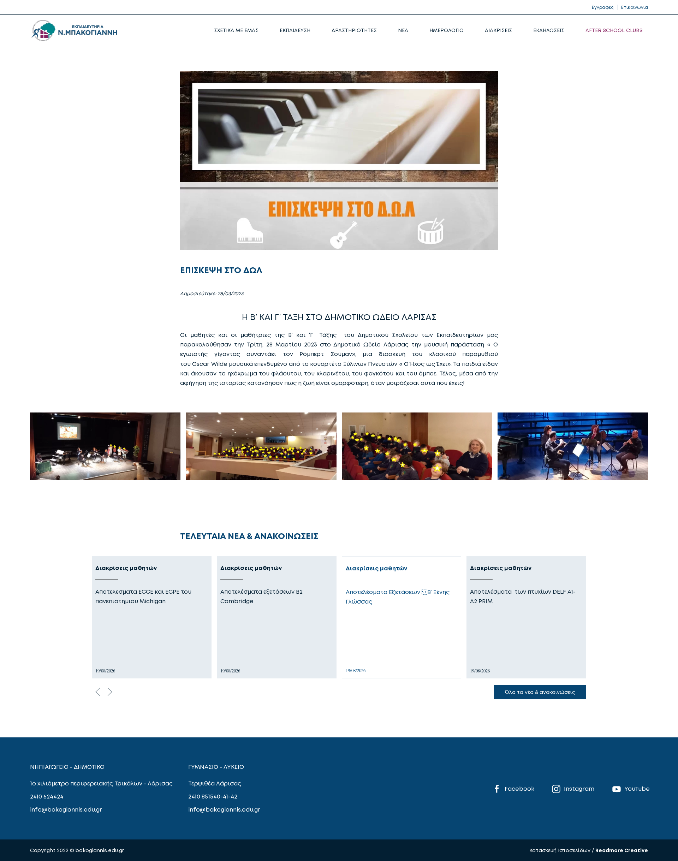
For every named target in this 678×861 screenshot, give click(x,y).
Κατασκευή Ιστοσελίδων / (562, 850)
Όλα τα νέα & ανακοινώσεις (540, 692)
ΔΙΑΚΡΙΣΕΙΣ (498, 30)
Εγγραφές (603, 7)
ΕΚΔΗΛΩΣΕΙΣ (548, 30)
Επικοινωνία (634, 7)
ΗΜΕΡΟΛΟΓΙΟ (446, 30)
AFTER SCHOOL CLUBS (614, 30)
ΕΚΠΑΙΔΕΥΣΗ (295, 30)
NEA (403, 30)
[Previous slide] (98, 692)
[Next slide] (110, 692)
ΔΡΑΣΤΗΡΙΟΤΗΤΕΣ (354, 30)
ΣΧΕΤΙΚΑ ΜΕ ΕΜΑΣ (236, 30)
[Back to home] (74, 30)
